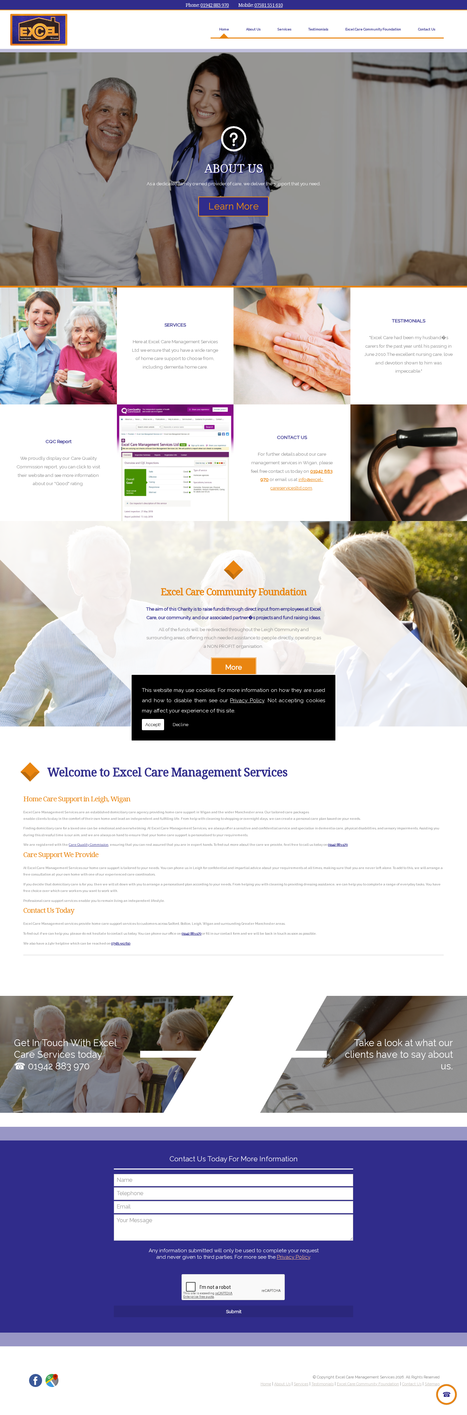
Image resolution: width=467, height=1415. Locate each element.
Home (224, 29)
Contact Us (426, 29)
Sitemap (432, 1384)
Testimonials (318, 29)
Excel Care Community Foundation (373, 29)
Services (284, 29)
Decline (180, 724)
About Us (253, 29)
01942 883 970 (214, 5)
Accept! (153, 724)
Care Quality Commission (88, 844)
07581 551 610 (268, 5)
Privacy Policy (247, 700)
